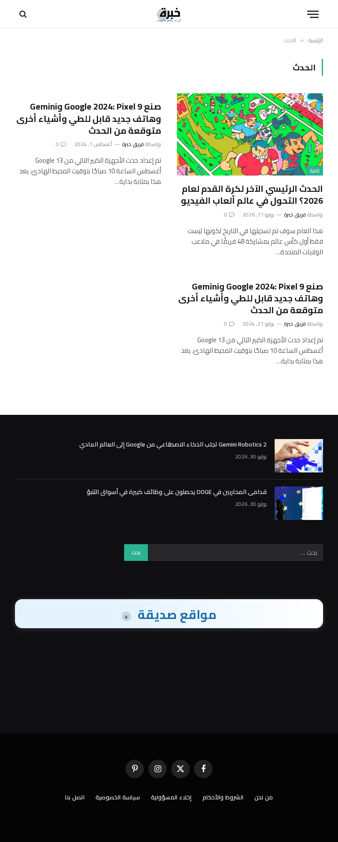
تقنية (315, 170)
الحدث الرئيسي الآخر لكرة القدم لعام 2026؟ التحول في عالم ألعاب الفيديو (252, 194)
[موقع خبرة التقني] (169, 14)
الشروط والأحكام (222, 797)
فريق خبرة (295, 214)
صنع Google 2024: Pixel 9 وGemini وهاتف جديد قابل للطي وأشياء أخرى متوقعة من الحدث (88, 118)
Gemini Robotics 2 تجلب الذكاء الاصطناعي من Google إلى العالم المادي (173, 444)
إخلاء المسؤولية (171, 797)
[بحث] (24, 14)
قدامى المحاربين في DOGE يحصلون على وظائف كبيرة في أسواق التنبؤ (177, 491)
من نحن (263, 797)
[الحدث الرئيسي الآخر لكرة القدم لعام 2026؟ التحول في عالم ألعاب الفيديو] (250, 134)
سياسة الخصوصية (118, 797)
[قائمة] (313, 14)
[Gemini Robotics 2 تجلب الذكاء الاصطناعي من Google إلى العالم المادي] (299, 455)
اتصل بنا (74, 797)
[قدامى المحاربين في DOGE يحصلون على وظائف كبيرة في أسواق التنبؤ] (299, 503)
